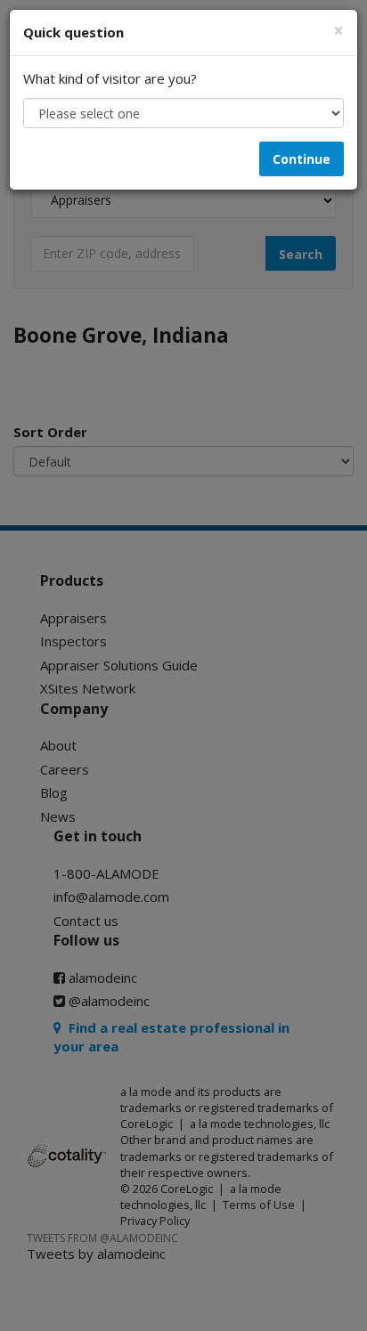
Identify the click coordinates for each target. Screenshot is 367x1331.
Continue (301, 158)
